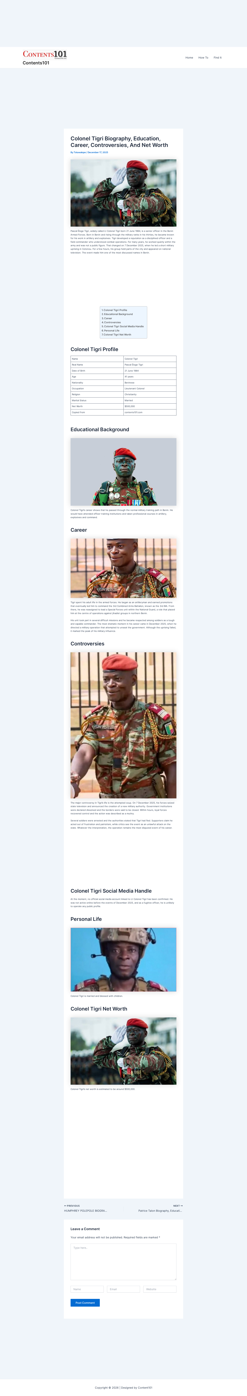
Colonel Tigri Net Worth (117, 334)
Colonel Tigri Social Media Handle (124, 326)
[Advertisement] (101, 23)
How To (203, 57)
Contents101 (36, 62)
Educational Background (118, 314)
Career (108, 318)
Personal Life (111, 330)
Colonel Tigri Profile (115, 310)
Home (189, 57)
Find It (218, 57)
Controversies (112, 322)
